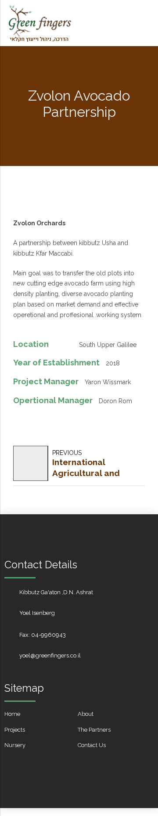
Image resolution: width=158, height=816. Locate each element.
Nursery (14, 745)
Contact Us (92, 745)
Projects (14, 729)
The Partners (94, 729)
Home (12, 714)
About (85, 714)
